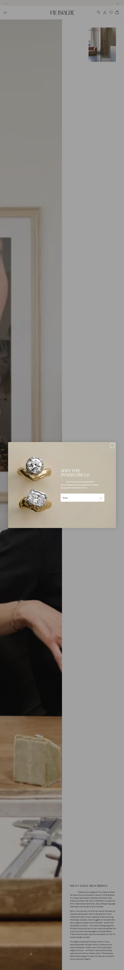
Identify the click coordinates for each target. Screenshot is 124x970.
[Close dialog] (112, 445)
